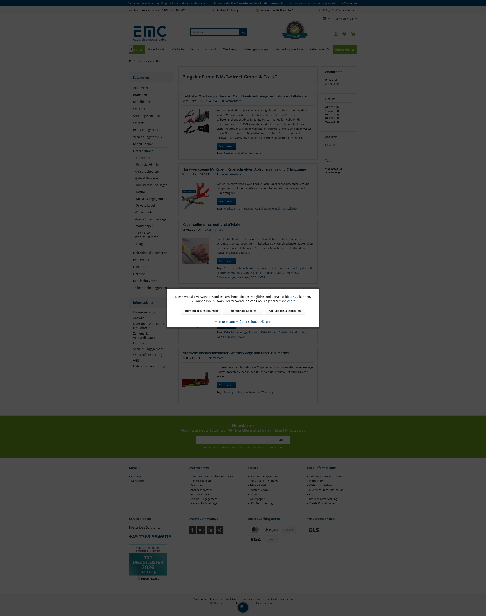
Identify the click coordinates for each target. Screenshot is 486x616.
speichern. (288, 301)
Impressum (226, 321)
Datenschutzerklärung (255, 321)
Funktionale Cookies (243, 310)
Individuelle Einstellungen (201, 310)
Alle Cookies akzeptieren (285, 310)
